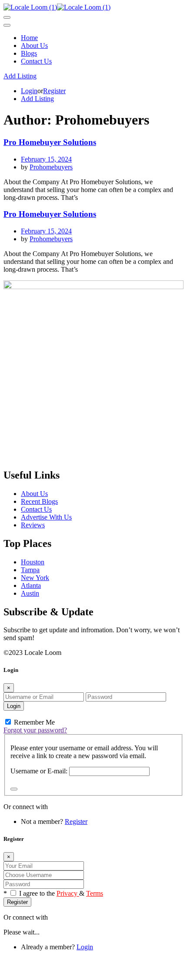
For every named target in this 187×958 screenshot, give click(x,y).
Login (29, 90)
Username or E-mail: (38, 771)
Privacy (68, 893)
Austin (30, 593)
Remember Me (33, 722)
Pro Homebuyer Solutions (49, 142)
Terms (94, 893)
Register (54, 90)
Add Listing (20, 76)
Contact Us (36, 61)
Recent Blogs (39, 501)
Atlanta (31, 585)
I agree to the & (61, 893)
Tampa (30, 569)
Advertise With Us (46, 517)
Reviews (33, 525)
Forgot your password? (35, 730)
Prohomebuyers (51, 167)
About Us (34, 45)
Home (29, 37)
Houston (32, 562)
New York (35, 577)
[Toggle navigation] (6, 17)
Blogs (29, 53)
